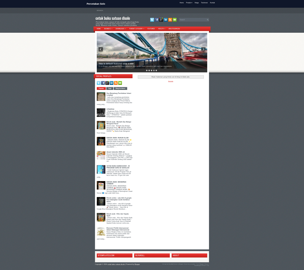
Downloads (121, 29)
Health (161, 29)
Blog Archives (120, 88)
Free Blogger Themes (202, 264)
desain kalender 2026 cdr (116, 152)
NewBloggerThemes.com (201, 265)
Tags (109, 88)
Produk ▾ (189, 3)
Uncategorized (174, 29)
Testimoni (204, 3)
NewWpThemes (173, 264)
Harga (197, 3)
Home (182, 3)
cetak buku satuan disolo (113, 18)
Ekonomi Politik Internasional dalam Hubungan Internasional (118, 229)
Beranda (100, 10)
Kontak (212, 3)
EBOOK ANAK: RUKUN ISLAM (117, 138)
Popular (101, 88)
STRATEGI (110, 109)
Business (108, 29)
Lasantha (192, 264)
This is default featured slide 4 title (116, 63)
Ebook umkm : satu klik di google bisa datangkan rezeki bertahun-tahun (119, 199)
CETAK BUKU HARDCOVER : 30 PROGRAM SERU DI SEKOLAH (118, 167)
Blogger (137, 264)
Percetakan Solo (96, 3)
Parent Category (136, 29)
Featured (151, 29)
